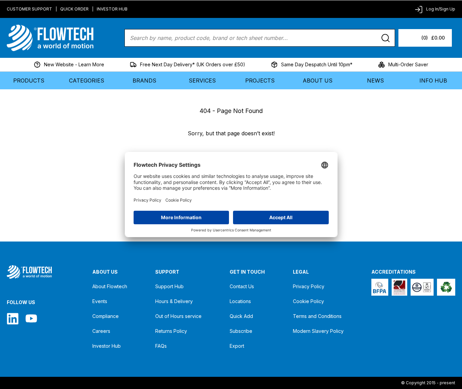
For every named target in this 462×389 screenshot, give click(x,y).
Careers (101, 331)
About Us (317, 80)
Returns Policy (171, 331)
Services (202, 80)
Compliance (105, 316)
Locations (240, 301)
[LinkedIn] (13, 318)
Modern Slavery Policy (318, 331)
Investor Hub (112, 9)
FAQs (161, 346)
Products (28, 80)
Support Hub (169, 286)
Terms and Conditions (317, 316)
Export (237, 346)
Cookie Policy (308, 301)
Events (99, 301)
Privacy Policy (308, 286)
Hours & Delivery (174, 301)
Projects (260, 80)
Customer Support (29, 9)
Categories (86, 80)
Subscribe (241, 331)
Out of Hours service (178, 316)
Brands (144, 80)
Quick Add (241, 316)
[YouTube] (31, 318)
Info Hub (433, 80)
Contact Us (242, 286)
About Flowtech (109, 286)
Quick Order (74, 9)
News (375, 80)
